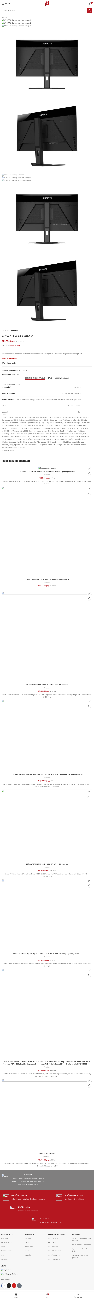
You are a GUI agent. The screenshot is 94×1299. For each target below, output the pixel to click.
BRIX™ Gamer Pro (54, 1251)
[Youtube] (14, 1285)
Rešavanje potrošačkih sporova (80, 1256)
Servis (27, 1251)
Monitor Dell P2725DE (47, 1153)
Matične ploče (6, 1242)
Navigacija (29, 1234)
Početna (28, 1238)
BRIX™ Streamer (54, 1255)
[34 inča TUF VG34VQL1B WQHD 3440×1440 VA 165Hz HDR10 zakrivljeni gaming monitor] (47, 915)
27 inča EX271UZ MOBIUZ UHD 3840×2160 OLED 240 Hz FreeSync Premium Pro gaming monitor (47, 774)
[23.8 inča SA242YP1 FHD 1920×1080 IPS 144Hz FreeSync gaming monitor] (47, 468)
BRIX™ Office (53, 1238)
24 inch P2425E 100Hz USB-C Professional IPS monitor (47, 685)
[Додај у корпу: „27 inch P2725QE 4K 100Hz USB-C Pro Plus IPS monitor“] (89, 796)
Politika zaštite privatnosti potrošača (81, 1239)
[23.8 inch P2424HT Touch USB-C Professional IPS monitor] (47, 532)
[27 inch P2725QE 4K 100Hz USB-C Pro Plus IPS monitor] (47, 826)
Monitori (14, 330)
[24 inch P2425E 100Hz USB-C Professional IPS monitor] (47, 637)
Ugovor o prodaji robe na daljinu (81, 1250)
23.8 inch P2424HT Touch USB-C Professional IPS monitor (47, 579)
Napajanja (4, 1259)
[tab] (35, 378)
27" (50, 1157)
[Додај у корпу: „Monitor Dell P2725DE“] (89, 1085)
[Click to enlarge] (4, 1286)
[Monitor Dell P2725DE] (47, 1115)
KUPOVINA (76, 1234)
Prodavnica (29, 1246)
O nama (27, 1242)
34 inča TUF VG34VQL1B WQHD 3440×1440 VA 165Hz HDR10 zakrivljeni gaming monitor (47, 954)
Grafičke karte (6, 1251)
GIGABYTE (77, 387)
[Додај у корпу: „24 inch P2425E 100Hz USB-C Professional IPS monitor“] (89, 598)
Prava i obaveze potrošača (82, 1244)
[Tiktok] (19, 1285)
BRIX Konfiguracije (56, 1234)
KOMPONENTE (6, 1234)
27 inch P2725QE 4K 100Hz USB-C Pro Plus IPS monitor (47, 864)
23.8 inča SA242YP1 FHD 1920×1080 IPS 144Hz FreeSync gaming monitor (47, 471)
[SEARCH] (89, 10)
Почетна (5, 330)
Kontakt (28, 1255)
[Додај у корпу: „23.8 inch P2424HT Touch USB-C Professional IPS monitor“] (89, 493)
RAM (3, 1246)
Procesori (4, 1238)
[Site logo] (47, 3)
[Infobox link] (24, 1180)
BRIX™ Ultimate (54, 1259)
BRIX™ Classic (53, 1246)
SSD (2, 1255)
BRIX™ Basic (52, 1242)
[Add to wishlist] (89, 469)
